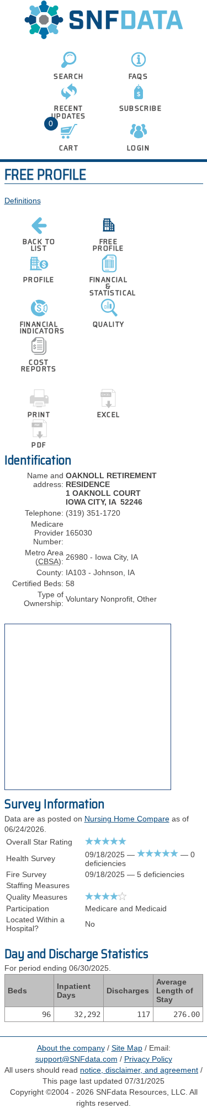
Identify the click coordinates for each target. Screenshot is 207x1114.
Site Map (127, 1047)
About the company (71, 1047)
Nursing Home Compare (126, 818)
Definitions (22, 200)
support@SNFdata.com (76, 1058)
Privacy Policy (148, 1058)
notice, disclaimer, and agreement (139, 1070)
